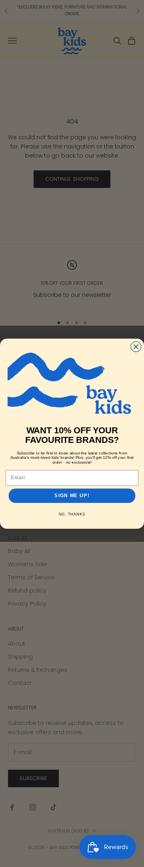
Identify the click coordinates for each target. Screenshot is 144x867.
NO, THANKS (72, 514)
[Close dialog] (136, 346)
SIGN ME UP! (71, 495)
